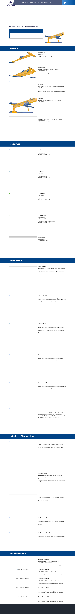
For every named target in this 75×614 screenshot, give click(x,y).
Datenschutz (51, 2)
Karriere (35, 2)
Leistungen (27, 2)
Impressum (46, 2)
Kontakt (42, 2)
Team (38, 2)
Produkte (31, 2)
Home (23, 2)
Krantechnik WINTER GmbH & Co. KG (19, 611)
